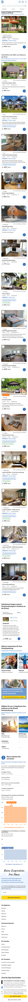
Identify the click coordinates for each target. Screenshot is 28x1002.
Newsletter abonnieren (14, 897)
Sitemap (3, 919)
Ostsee (3, 911)
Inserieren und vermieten (8, 962)
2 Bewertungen (12, 230)
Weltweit (3, 916)
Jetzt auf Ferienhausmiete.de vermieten (14, 697)
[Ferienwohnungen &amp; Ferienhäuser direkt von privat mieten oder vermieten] (2, 2)
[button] (26, 2)
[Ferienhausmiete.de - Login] (23, 2)
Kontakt (3, 955)
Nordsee (3, 908)
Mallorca (3, 913)
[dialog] (15, 990)
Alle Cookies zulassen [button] (15, 996)
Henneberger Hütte (7, 226)
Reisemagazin (5, 949)
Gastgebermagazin (6, 965)
